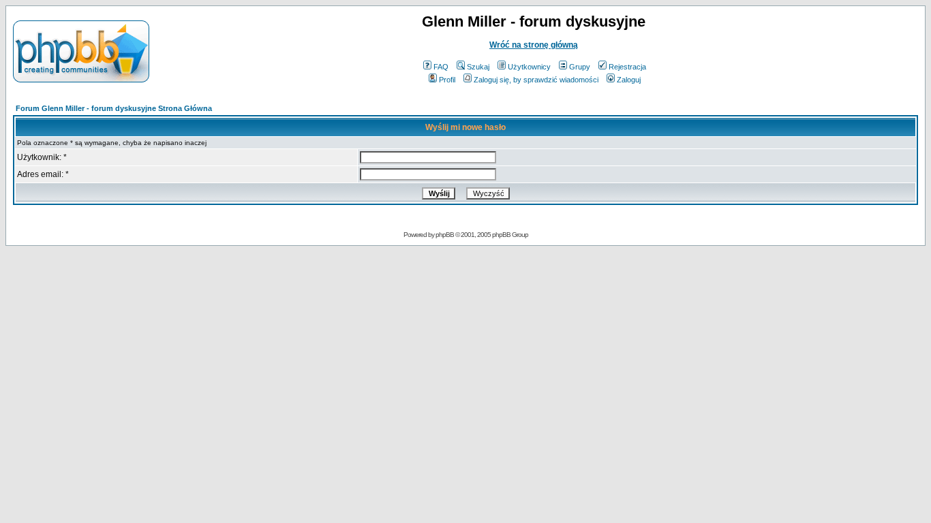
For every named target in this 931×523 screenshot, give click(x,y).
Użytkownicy (529, 67)
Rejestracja (627, 67)
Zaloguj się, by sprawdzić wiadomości (536, 80)
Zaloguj (629, 80)
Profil (447, 80)
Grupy (579, 67)
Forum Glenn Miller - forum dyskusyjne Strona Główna (114, 108)
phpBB (445, 234)
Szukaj (478, 67)
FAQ (440, 67)
